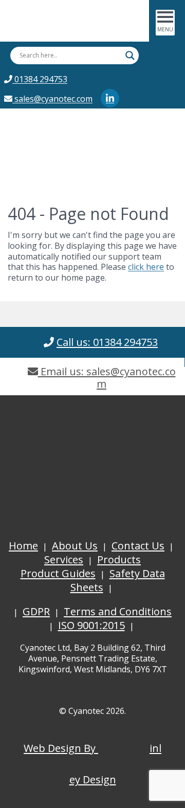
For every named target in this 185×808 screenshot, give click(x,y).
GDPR (36, 611)
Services (63, 559)
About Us (75, 546)
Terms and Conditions (118, 611)
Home (23, 546)
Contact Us (138, 546)
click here (146, 266)
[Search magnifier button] (130, 55)
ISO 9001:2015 (91, 625)
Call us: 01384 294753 (107, 342)
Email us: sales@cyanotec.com (107, 377)
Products (119, 559)
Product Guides (58, 573)
